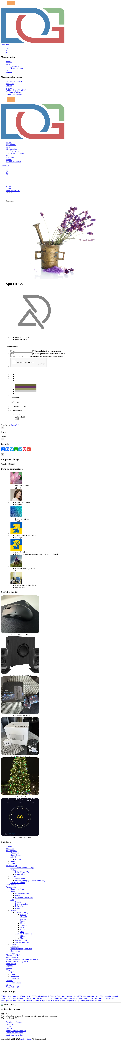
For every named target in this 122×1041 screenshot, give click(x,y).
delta (76, 996)
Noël (12, 972)
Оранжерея (26, 996)
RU (7, 52)
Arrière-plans (20, 874)
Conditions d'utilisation (14, 92)
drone (105, 998)
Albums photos (11, 851)
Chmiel (18, 859)
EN (7, 50)
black (42, 998)
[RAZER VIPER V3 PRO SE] (20, 633)
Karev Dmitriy (15, 855)
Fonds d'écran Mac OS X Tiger (22, 868)
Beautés (18, 908)
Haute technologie (17, 889)
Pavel (12, 863)
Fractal (13, 876)
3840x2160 (5, 996)
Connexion (5, 44)
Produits (9, 72)
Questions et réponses (14, 81)
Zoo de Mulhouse (22, 942)
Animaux (14, 910)
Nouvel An (14, 979)
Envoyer (11, 464)
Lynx (22, 927)
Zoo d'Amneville (21, 940)
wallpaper (84, 1000)
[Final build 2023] (16, 583)
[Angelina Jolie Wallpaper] (16, 500)
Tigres (22, 930)
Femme (18, 902)
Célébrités (9, 981)
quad (7, 1000)
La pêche (9, 966)
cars (22, 1000)
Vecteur (13, 870)
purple (71, 1000)
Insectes (13, 944)
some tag (58, 1000)
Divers (8, 985)
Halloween (14, 976)
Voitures (9, 846)
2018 (52, 1000)
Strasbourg (14, 947)
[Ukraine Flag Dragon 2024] (16, 533)
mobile (26, 998)
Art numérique (11, 866)
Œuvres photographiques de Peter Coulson (22, 959)
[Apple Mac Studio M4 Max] (20, 754)
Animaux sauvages (22, 912)
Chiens (22, 936)
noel (63, 1000)
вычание (70, 996)
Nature (13, 891)
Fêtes (8, 970)
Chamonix (37, 1000)
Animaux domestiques (23, 934)
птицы (77, 1000)
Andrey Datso (25, 1039)
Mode (12, 953)
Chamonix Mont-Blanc (24, 898)
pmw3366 (16, 1000)
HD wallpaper (96, 998)
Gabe (12, 861)
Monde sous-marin (22, 893)
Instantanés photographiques (21, 949)
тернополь (45, 1000)
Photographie (11, 887)
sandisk (43, 996)
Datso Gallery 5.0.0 (13, 987)
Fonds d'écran (11, 964)
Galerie (8, 64)
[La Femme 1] (16, 566)
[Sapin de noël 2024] (20, 795)
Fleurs (17, 895)
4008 (46, 998)
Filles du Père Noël (13, 955)
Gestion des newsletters (14, 94)
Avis (7, 70)
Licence (9, 88)
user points (62, 996)
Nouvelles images (17, 68)
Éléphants (23, 917)
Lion (22, 932)
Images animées (12, 957)
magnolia (115, 996)
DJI (33, 996)
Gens (12, 900)
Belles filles (19, 906)
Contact (9, 86)
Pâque (12, 974)
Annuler (4, 464)
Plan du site (10, 84)
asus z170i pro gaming (103, 996)
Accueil (9, 62)
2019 (60, 998)
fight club (87, 998)
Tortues (23, 915)
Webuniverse (15, 853)
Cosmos (9, 968)
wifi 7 (48, 996)
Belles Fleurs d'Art (22, 872)
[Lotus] (16, 484)
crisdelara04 (92, 1000)
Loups (22, 921)
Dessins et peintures (17, 883)
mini (99, 1000)
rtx (49, 998)
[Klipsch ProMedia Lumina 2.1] (20, 673)
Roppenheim (15, 951)
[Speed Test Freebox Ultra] (20, 835)
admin (8, 998)
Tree (67, 1000)
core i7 (19, 996)
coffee (26, 1000)
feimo (3, 998)
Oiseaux (23, 919)
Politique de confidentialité (16, 90)
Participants (14, 66)
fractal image (67, 998)
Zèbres (22, 923)
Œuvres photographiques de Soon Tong (30, 881)
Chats (22, 938)
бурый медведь (17, 998)
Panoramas (10, 849)
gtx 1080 (54, 998)
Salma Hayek (15, 983)
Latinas (80, 998)
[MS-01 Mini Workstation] (20, 714)
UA (7, 48)
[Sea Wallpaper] (16, 517)
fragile (75, 998)
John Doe (14, 857)
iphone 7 (54, 996)
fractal (37, 996)
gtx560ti (13, 996)
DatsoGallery (16, 425)
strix (31, 1000)
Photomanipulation (17, 878)
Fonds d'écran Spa (13, 191)
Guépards (23, 925)
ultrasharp (90, 996)
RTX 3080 (82, 996)
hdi (11, 1000)
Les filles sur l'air (21, 904)
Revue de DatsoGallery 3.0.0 (17, 962)
